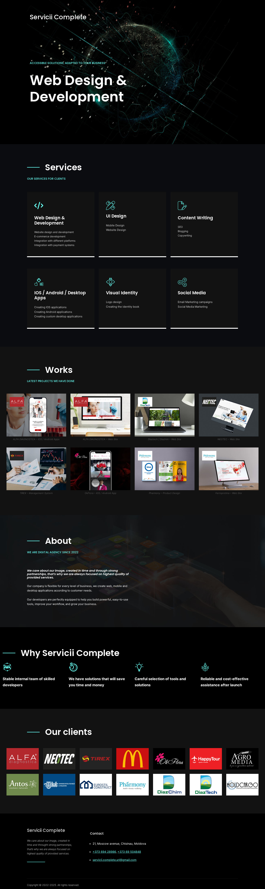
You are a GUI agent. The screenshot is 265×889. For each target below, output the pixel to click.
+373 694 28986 (104, 851)
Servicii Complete (58, 17)
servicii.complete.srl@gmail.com (114, 860)
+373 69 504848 (129, 851)
